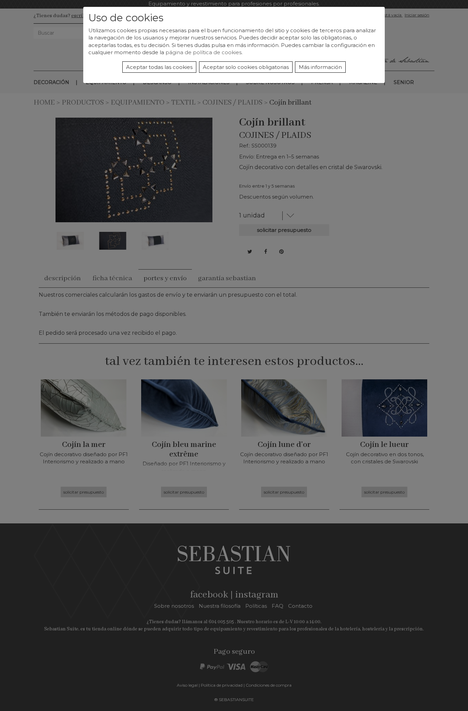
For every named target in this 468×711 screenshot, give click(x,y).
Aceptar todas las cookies (159, 67)
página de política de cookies (203, 52)
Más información (320, 67)
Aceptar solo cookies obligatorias (246, 67)
